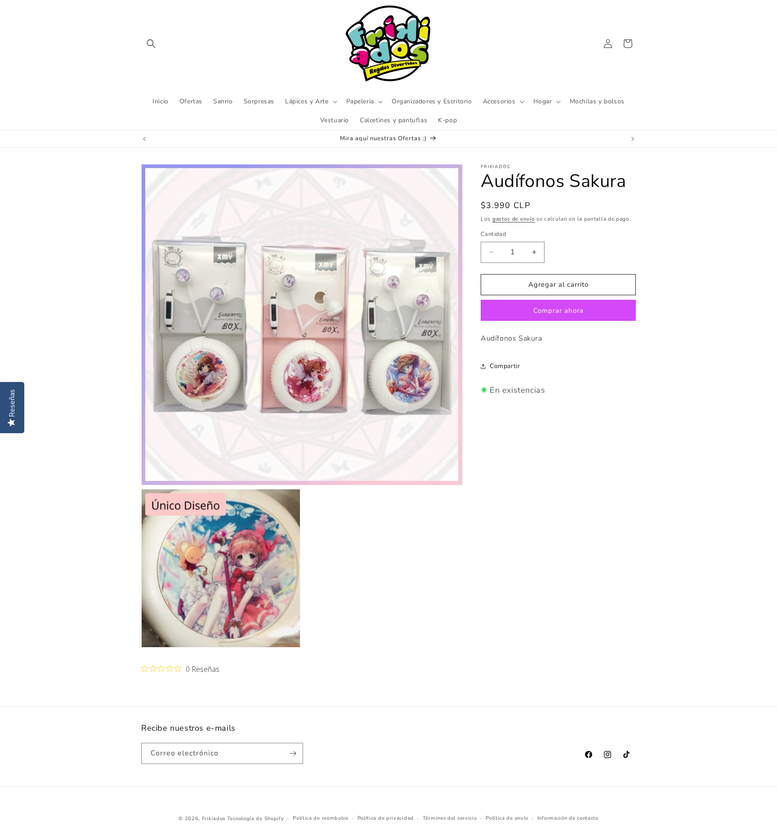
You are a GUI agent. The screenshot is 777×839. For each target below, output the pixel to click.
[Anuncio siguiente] (633, 138)
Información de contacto (567, 818)
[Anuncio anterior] (144, 138)
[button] (151, 43)
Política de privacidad (385, 818)
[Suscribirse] (293, 753)
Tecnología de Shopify (255, 818)
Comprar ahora (558, 310)
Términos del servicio (450, 818)
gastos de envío (513, 218)
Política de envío (507, 818)
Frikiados (213, 818)
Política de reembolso (320, 818)
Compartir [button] (505, 366)
